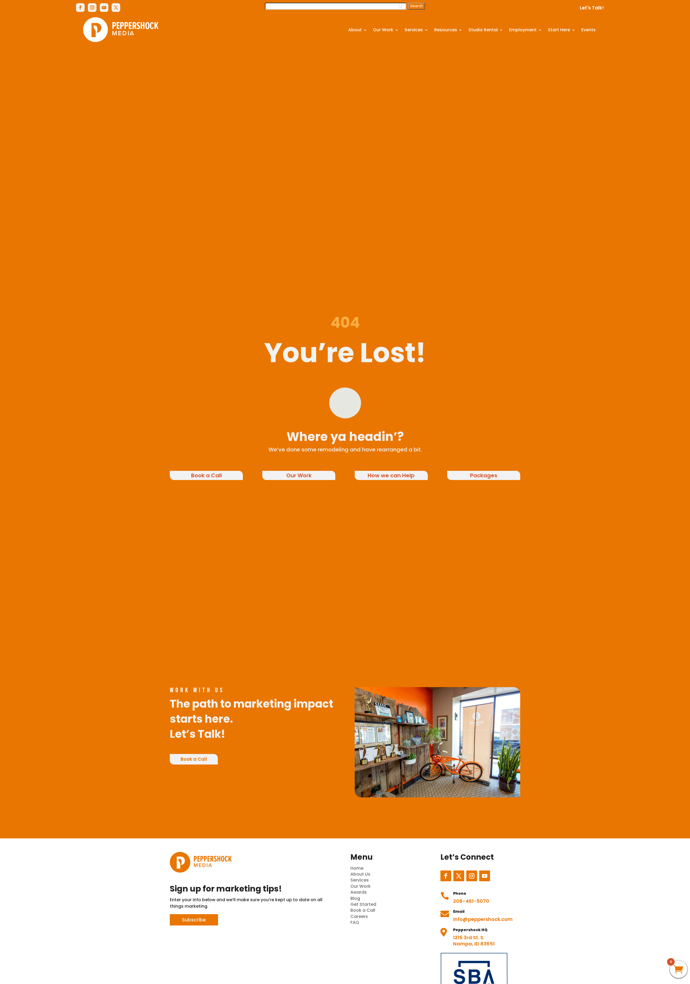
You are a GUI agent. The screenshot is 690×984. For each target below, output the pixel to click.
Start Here (559, 30)
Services (414, 30)
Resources (445, 30)
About (355, 30)
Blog (355, 898)
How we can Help (391, 475)
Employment (523, 30)
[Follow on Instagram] (92, 7)
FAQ (354, 922)
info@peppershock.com (483, 919)
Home (356, 868)
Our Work (383, 30)
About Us (360, 874)
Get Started (363, 904)
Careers (359, 916)
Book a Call (206, 475)
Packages (483, 475)
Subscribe (194, 919)
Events (588, 30)
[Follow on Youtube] (104, 7)
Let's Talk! (592, 8)
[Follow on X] (116, 7)
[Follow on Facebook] (80, 7)
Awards (358, 892)
